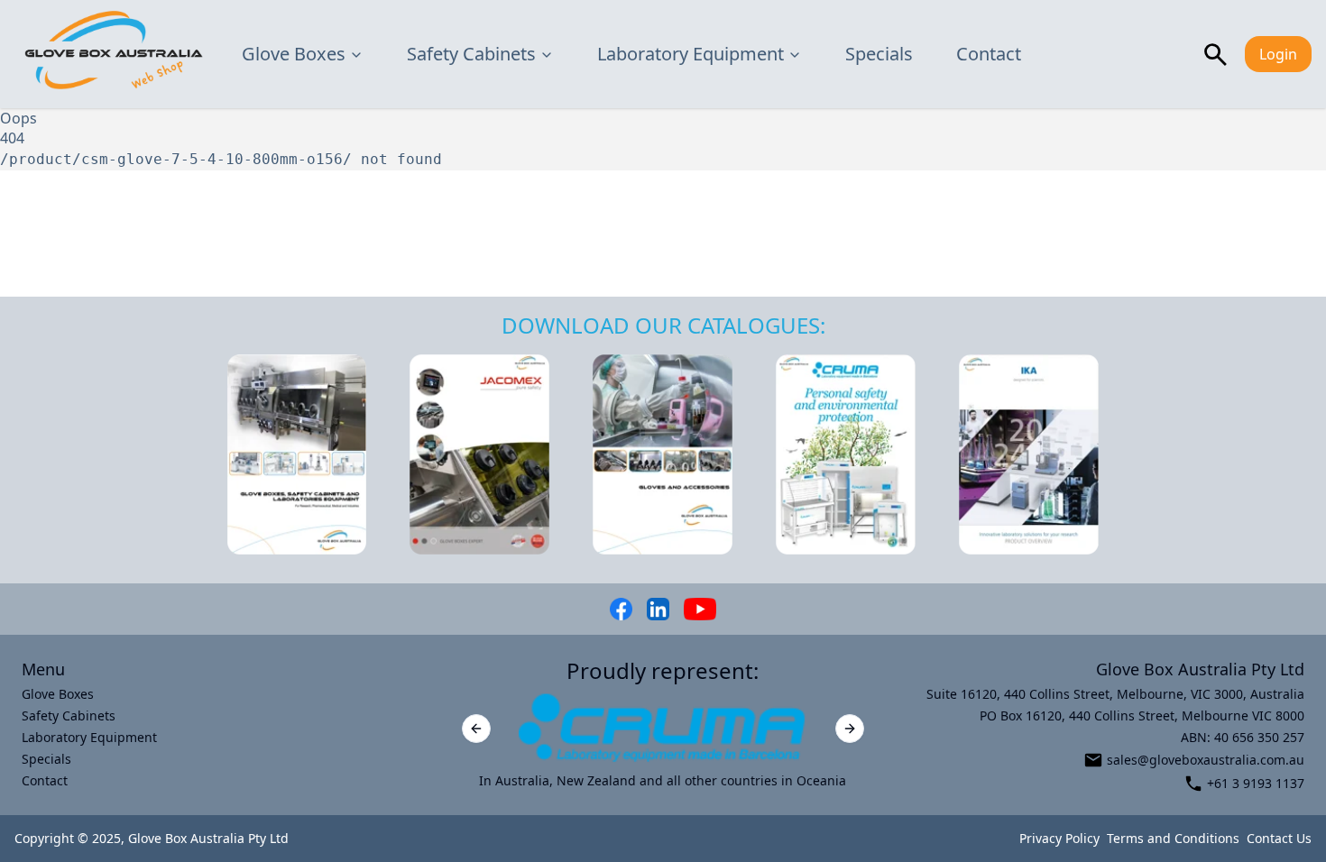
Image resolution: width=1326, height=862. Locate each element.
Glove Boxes (293, 53)
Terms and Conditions (1173, 838)
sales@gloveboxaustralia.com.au (1205, 759)
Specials (879, 53)
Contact (988, 53)
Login (1278, 54)
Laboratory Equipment (690, 53)
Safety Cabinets (471, 53)
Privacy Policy (1059, 838)
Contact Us (1279, 838)
